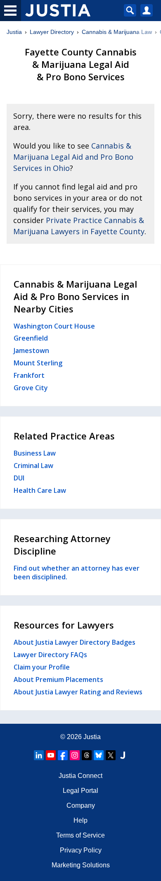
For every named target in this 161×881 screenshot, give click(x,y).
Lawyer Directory (52, 32)
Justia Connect (80, 775)
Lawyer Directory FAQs (50, 654)
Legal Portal (80, 790)
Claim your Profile (42, 667)
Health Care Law (40, 490)
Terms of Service (80, 835)
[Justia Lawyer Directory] (123, 755)
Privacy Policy (81, 850)
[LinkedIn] (39, 755)
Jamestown (31, 350)
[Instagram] (75, 755)
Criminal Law (33, 465)
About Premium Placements (58, 679)
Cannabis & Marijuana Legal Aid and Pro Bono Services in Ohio (73, 157)
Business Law (35, 453)
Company (80, 805)
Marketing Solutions (81, 865)
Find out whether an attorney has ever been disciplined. (77, 573)
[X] (111, 755)
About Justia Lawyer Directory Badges (74, 642)
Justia (14, 32)
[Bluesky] (99, 755)
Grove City (31, 387)
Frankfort (29, 375)
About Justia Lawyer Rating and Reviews (78, 691)
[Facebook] (63, 755)
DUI (19, 478)
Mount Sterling (38, 362)
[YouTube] (51, 755)
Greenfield (31, 338)
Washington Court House (54, 326)
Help (80, 820)
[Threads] (87, 755)
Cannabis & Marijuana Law (117, 32)
